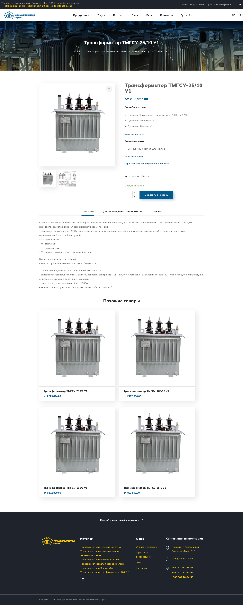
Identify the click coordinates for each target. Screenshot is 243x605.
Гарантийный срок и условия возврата (147, 163)
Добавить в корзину (156, 194)
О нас (139, 562)
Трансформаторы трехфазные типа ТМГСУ (104, 572)
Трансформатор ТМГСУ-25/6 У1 (145, 487)
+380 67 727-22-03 (182, 572)
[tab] (88, 211)
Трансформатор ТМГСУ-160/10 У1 (146, 391)
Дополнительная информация (123, 211)
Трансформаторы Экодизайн (96, 568)
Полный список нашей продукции (119, 520)
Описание (88, 211)
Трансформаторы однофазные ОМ (99, 559)
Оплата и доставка (146, 546)
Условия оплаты (134, 156)
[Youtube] (240, 4)
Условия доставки (135, 134)
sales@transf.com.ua (182, 558)
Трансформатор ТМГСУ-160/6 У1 (65, 487)
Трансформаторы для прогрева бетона (102, 563)
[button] (233, 15)
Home (77, 51)
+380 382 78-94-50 (182, 577)
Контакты (141, 568)
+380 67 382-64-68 (182, 567)
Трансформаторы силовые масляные (106, 51)
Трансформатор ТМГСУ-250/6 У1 (65, 391)
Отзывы (157, 211)
